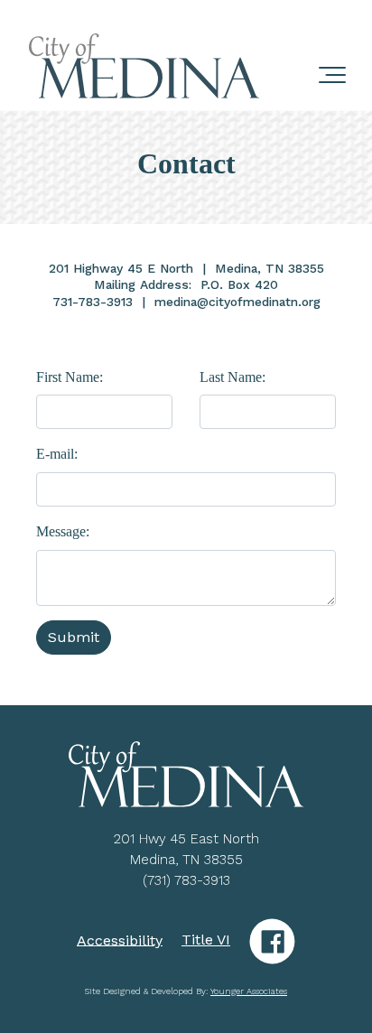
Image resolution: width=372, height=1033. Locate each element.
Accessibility (120, 939)
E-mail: (57, 453)
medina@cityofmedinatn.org (237, 301)
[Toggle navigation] (332, 66)
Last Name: (232, 377)
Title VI (205, 939)
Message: (62, 531)
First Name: (69, 377)
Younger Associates (248, 991)
